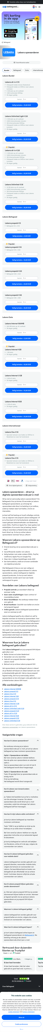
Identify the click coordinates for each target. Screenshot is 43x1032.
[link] (11, 31)
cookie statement (13, 1012)
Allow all (21, 1017)
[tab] (6, 70)
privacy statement (28, 1012)
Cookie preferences (21, 1024)
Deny (21, 1029)
